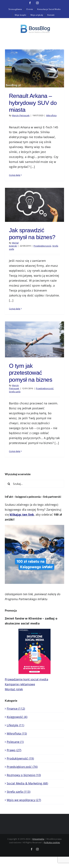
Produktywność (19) (20, 758)
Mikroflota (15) (17, 733)
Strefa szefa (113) (18, 792)
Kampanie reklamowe (20, 684)
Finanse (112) (16, 708)
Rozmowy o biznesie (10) (24, 775)
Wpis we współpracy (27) (24, 800)
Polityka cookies (52, 842)
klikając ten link (22, 514)
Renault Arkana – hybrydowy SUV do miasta (33, 103)
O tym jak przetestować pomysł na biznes (30, 372)
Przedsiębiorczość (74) (22, 767)
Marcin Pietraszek (21, 115)
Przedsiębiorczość (42, 245)
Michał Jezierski (13, 244)
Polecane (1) (15, 742)
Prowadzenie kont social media (26, 679)
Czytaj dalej (14, 175)
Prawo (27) (14, 750)
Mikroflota (51, 115)
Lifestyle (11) (15, 725)
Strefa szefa (14, 391)
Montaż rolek (14, 689)
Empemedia (38, 839)
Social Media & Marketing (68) (27, 783)
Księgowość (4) (17, 717)
